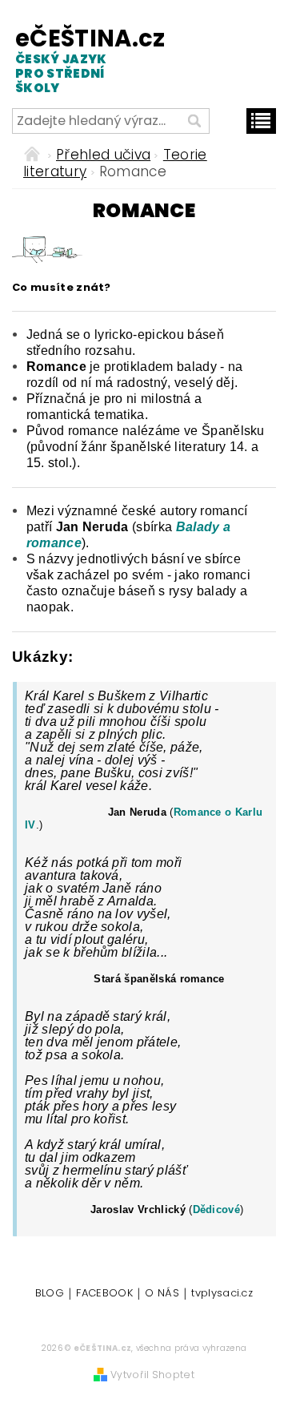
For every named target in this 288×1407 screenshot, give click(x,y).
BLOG (49, 1294)
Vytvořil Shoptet (152, 1374)
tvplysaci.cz (222, 1294)
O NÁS (162, 1294)
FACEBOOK (104, 1294)
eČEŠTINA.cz (75, 59)
